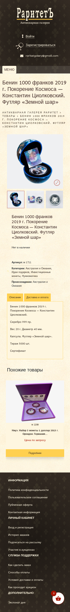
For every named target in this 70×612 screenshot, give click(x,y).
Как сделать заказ (19, 565)
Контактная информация (24, 512)
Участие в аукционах (21, 549)
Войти (30, 36)
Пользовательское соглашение (28, 497)
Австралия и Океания (38, 268)
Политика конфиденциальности (28, 490)
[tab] (15, 297)
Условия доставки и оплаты (25, 580)
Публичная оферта (20, 504)
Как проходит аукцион (22, 587)
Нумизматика (30, 276)
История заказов (18, 535)
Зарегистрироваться (40, 45)
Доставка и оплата (37, 297)
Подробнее (35, 453)
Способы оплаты (19, 572)
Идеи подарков (20, 272)
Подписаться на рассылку (24, 542)
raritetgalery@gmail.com (42, 55)
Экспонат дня (16, 602)
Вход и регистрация (20, 527)
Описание (15, 297)
